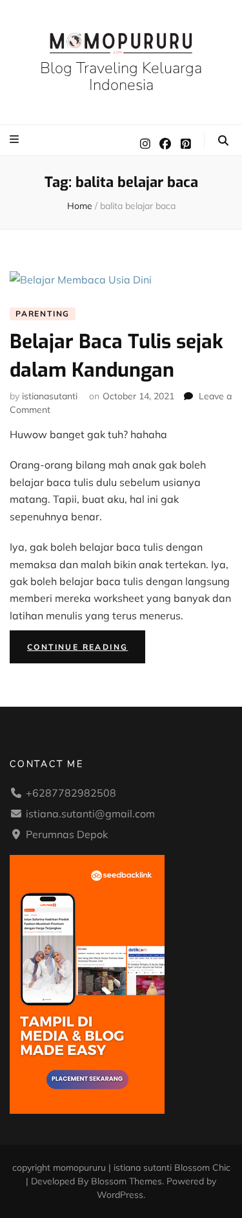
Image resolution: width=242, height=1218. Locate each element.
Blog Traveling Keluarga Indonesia (121, 76)
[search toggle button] (223, 140)
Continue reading (86, 649)
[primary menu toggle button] (16, 139)
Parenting (42, 313)
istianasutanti (49, 396)
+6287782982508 (71, 792)
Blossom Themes (126, 1181)
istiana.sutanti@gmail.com (90, 813)
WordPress (120, 1195)
